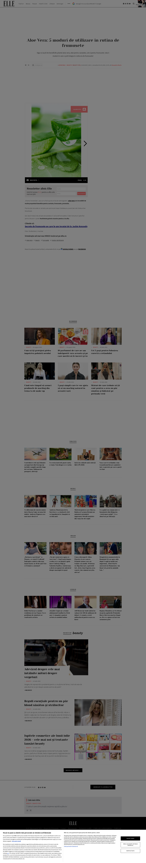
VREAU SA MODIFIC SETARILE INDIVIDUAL (130, 844)
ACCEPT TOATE (130, 838)
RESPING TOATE (130, 851)
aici (8, 853)
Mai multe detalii (16, 841)
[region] (73, 846)
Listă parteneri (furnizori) (71, 846)
